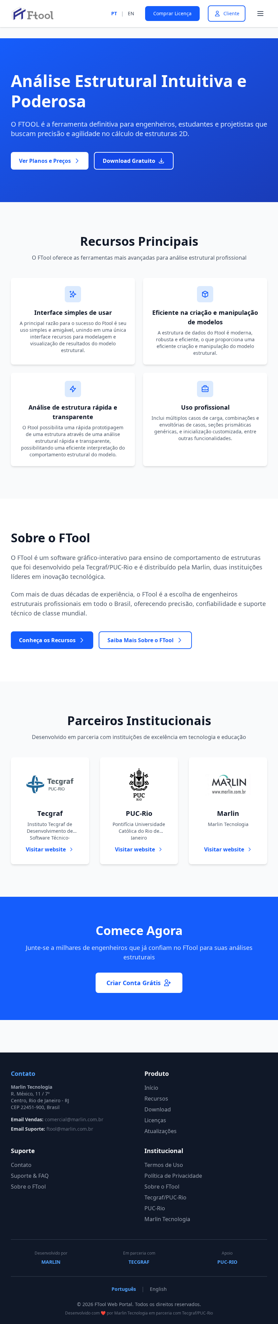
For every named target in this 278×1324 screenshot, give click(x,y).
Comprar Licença (172, 13)
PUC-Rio (154, 1208)
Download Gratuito (129, 161)
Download (157, 1109)
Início (151, 1087)
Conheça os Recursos (47, 640)
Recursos (156, 1098)
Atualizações (160, 1131)
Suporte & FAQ (30, 1175)
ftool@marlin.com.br (69, 1129)
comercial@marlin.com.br (74, 1119)
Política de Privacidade (173, 1175)
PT (114, 13)
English (158, 1289)
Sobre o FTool (28, 1186)
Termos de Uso (163, 1165)
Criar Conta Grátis (133, 983)
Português (124, 1289)
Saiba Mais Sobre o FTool (140, 640)
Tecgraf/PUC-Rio (165, 1197)
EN (131, 13)
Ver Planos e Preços (45, 161)
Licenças (155, 1120)
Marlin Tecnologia (167, 1219)
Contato (21, 1165)
